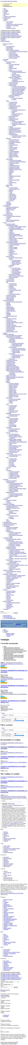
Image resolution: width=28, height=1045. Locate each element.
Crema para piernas (13, 566)
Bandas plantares (13, 285)
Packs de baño (12, 52)
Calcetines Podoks (10, 327)
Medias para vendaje (11, 375)
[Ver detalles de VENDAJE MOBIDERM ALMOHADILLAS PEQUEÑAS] (14, 680)
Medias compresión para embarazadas (14, 377)
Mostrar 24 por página (8, 657)
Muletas (11, 67)
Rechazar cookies (13, 1043)
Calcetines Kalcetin (10, 329)
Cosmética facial (10, 540)
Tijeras (10, 178)
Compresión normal (10, 362)
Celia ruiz (8, 305)
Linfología (5, 479)
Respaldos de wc (16, 115)
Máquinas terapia (10, 209)
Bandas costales (15, 264)
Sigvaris (8, 432)
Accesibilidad (6, 526)
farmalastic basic (13, 430)
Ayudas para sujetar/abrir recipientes (17, 161)
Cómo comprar (9, 21)
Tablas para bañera (13, 134)
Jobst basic (11, 409)
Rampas (8, 530)
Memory (11, 401)
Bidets (13, 112)
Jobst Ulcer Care (13, 412)
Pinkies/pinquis (9, 330)
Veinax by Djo (9, 453)
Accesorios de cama (13, 141)
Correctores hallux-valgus (15, 290)
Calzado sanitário (10, 309)
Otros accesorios (13, 478)
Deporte (5, 589)
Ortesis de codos (13, 239)
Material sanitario (7, 601)
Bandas (11, 259)
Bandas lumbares (16, 261)
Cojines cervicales (13, 147)
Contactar (5, 19)
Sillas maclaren (12, 196)
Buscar (15, 987)
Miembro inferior (10, 492)
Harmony (11, 511)
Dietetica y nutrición (8, 570)
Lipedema (5, 499)
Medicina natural (10, 584)
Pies (7, 282)
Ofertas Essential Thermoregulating (16, 351)
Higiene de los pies (13, 116)
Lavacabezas (12, 117)
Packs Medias (9, 47)
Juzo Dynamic (12, 461)
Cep (7, 469)
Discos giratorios (13, 68)
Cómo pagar (9, 23)
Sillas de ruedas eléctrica (17, 91)
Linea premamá (12, 425)
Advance (11, 517)
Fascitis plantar (12, 288)
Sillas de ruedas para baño (15, 130)
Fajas (10, 266)
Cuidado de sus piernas (14, 475)
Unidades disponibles (8, 653)
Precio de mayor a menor (21, 650)
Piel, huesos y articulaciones (12, 585)
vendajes (8, 379)
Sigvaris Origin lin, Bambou (15, 449)
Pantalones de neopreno (14, 274)
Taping (7, 211)
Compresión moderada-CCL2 (16, 486)
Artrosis (8, 202)
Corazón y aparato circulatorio (13, 583)
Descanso (8, 138)
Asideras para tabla (16, 137)
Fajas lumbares (15, 270)
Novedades (6, 11)
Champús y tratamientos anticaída (16, 552)
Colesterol (8, 582)
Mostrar (8, 655)
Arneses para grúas (13, 82)
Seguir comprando (5, 995)
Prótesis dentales (13, 562)
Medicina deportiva (10, 592)
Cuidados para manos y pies (12, 563)
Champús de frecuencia (14, 550)
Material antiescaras (7, 214)
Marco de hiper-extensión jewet (16, 275)
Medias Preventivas (10, 378)
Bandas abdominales (16, 262)
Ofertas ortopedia (13, 58)
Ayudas (5, 60)
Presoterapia (9, 605)
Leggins (5, 333)
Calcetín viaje (9, 320)
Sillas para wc (12, 133)
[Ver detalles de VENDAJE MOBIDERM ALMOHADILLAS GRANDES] (14, 665)
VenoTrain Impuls (13, 416)
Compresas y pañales (17, 122)
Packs (4, 45)
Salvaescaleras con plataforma (16, 535)
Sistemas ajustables (13, 487)
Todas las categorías (5, 41)
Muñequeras (12, 237)
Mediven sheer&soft (13, 384)
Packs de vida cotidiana (14, 56)
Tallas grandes (9, 185)
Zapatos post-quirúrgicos (14, 294)
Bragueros (11, 278)
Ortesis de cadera (10, 279)
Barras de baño (12, 104)
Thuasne (6, 674)
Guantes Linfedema (13, 491)
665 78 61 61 (6, 5)
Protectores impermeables (15, 128)
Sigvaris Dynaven (13, 452)
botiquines (8, 607)
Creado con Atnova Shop (17, 893)
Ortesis (5, 222)
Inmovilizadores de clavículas (16, 235)
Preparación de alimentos (15, 176)
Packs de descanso (13, 54)
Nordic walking (9, 600)
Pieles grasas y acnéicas (14, 544)
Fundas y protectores (14, 152)
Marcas (5, 12)
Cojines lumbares (13, 148)
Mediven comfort (13, 387)
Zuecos (8, 312)
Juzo (7, 457)
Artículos (5, 10)
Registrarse (5, 1016)
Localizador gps (12, 182)
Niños (7, 186)
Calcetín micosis (10, 323)
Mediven (8, 382)
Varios (10, 157)
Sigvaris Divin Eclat (13, 447)
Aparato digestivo (10, 579)
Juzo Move (11, 464)
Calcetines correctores (11, 325)
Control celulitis (12, 426)
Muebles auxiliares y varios (15, 169)
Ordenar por (9, 647)
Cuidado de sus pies (13, 474)
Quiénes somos (6, 17)
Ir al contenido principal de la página (9, 1)
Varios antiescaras (10, 221)
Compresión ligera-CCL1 (15, 484)
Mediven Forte (12, 391)
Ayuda (4, 20)
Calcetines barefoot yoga (12, 331)
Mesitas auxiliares (13, 154)
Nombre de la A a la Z (8, 649)
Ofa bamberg (9, 397)
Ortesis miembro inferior (11, 242)
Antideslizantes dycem (14, 165)
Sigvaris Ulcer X (13, 443)
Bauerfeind (8, 413)
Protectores (11, 287)
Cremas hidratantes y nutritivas (16, 543)
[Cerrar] (1, 999)
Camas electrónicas (13, 144)
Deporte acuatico (10, 594)
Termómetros (9, 604)
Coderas (11, 231)
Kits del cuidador (16, 74)
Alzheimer (8, 203)
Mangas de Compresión (8, 504)
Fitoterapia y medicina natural (10, 574)
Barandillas (11, 143)
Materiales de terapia (11, 208)
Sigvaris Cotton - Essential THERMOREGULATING (15, 440)
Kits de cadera (9, 213)
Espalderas (11, 265)
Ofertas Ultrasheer (16, 356)
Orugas (10, 536)
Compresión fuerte (10, 361)
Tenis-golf (8, 597)
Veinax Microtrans (13, 456)
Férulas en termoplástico (14, 234)
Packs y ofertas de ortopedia (12, 50)
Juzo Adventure (12, 466)
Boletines (5, 859)
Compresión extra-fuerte (11, 360)
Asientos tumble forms (14, 189)
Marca (3, 713)
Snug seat (11, 200)
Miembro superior (10, 482)
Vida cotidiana (9, 159)
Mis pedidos (6, 857)
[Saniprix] (3, 40)
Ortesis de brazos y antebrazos (16, 238)
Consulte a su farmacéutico (9, 16)
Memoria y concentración (12, 578)
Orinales (11, 126)
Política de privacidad (7, 806)
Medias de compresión (8, 334)
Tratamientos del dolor (14, 179)
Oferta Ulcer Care (16, 357)
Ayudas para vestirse (14, 163)
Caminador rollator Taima (18, 81)
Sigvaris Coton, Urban (14, 451)
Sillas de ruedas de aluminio (18, 89)
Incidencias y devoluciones (12, 25)
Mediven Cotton (13, 390)
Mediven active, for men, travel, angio (17, 393)
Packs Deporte (9, 48)
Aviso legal (6, 862)
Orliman (8, 303)
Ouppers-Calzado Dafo (11, 316)
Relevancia (17, 647)
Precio (3, 717)
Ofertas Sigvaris (12, 347)
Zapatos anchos (9, 307)
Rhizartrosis (12, 233)
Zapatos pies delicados (8, 300)
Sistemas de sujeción (16, 76)
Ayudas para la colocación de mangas (17, 488)
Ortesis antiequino (13, 253)
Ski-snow (8, 598)
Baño (7, 100)
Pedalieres (11, 172)
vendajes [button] (5, 632)
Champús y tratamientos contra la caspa (18, 558)
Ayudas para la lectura (14, 167)
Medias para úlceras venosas (12, 369)
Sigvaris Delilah (12, 448)
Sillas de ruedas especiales (18, 93)
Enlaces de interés (7, 858)
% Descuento (7, 652)
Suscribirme (4, 803)
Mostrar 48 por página (8, 658)
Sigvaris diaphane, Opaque (15, 445)
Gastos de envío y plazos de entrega (14, 24)
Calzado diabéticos (10, 308)
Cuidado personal (13, 107)
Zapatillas (8, 314)
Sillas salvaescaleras (13, 534)
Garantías (8, 26)
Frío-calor (8, 212)
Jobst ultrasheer (12, 406)
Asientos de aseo (13, 103)
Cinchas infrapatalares (14, 244)
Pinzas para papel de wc (17, 113)
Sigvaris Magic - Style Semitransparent (18, 441)
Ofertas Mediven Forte (17, 344)
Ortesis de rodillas (13, 247)
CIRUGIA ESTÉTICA (8, 524)
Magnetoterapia (9, 606)
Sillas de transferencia (17, 94)
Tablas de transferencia (14, 95)
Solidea (8, 417)
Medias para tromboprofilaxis (13, 368)
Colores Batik (12, 374)
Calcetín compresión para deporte (13, 326)
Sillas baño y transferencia (15, 131)
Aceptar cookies (4, 1043)
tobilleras (11, 250)
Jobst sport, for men (13, 410)
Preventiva (11, 423)
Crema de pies (12, 567)
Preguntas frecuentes (11, 28)
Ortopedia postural (7, 522)
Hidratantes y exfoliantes (14, 569)
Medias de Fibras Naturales (12, 366)
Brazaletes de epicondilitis (15, 227)
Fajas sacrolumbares (16, 272)
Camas (10, 192)
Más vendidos (14, 652)
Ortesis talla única (10, 281)
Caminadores (12, 194)
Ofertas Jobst (12, 353)
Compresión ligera (10, 364)
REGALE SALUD (7, 43)
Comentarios (6, 13)
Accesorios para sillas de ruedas (19, 87)
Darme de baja (11, 803)
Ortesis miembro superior (12, 225)
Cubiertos (11, 164)
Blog (4, 15)
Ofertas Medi (12, 342)
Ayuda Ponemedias (13, 473)
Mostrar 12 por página (18, 655)
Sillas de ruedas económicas (18, 90)
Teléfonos (11, 177)
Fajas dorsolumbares (16, 269)
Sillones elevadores (13, 155)
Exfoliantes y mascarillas (14, 545)
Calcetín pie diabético (11, 321)
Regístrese (18, 624)
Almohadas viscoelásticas (15, 142)
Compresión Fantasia (11, 365)
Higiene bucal (9, 559)
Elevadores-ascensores (11, 528)
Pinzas (10, 173)
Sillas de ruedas (12, 85)
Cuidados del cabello (11, 548)
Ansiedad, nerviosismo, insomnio (13, 576)
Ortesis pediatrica (10, 297)
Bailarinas (8, 313)
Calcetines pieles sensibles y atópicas (14, 322)
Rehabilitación (6, 205)
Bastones (11, 65)
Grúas (10, 69)
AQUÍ (16, 1042)
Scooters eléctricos (13, 84)
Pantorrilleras (12, 251)
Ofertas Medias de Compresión (13, 336)
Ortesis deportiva (10, 299)
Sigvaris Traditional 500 (14, 435)
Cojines (11, 146)
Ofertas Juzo (12, 358)
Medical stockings (13, 421)
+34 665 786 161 (7, 875)
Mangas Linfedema (13, 489)
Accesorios (8, 470)
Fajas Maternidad (16, 273)
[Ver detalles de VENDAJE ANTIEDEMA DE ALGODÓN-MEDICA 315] (14, 695)
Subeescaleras (9, 531)
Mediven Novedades (14, 396)
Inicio (4, 8)
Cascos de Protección (11, 296)
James (10, 444)
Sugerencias (6, 861)
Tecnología (5, 609)
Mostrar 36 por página (18, 657)
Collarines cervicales (11, 295)
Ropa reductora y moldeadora (10, 523)
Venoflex (8, 467)
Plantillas (11, 286)
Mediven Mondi (13, 392)
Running (8, 596)
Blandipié (8, 304)
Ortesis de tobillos (13, 248)
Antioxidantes (9, 580)
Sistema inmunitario (10, 587)
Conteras (14, 99)
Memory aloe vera (13, 400)
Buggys (11, 191)
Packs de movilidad (13, 55)
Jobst (7, 404)
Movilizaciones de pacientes (15, 71)
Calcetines (5, 317)
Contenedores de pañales (14, 106)
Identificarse (6, 1015)
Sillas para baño (12, 198)
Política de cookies (7, 865)
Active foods (9, 572)
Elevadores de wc (13, 108)
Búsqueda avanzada (5, 990)
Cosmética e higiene (8, 537)
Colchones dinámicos (14, 151)
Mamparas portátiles (13, 119)
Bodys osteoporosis (13, 277)
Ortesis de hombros (13, 240)
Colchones (11, 150)
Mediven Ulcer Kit (13, 395)
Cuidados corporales (11, 547)
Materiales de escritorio (14, 168)
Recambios (11, 96)
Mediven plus (12, 388)
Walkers (11, 255)
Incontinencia (12, 120)
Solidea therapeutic (13, 419)
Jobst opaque (12, 408)
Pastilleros (11, 170)
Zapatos (11, 292)
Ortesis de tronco (10, 256)
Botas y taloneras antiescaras (12, 220)
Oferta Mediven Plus (16, 345)
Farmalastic (8, 427)
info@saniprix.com (7, 6)
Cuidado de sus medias (14, 476)
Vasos (10, 181)
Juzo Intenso (12, 465)
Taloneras (11, 291)
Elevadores (14, 111)
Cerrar (2, 1001)
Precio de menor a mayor (9, 650)
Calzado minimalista (11, 310)
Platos (10, 174)
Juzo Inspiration (12, 460)
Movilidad (8, 63)
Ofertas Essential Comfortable (19, 349)
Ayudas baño (12, 199)
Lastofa (11, 403)
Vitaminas (8, 588)
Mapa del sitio (6, 866)
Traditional (11, 518)
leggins (8, 380)
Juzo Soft (11, 462)
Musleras (11, 246)
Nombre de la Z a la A (18, 649)
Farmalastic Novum (13, 431)
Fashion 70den (12, 422)
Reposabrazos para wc (14, 129)
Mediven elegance (13, 386)
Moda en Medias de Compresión (13, 370)
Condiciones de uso (17, 805)
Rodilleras (11, 252)
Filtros (4, 646)
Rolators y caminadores (14, 77)
